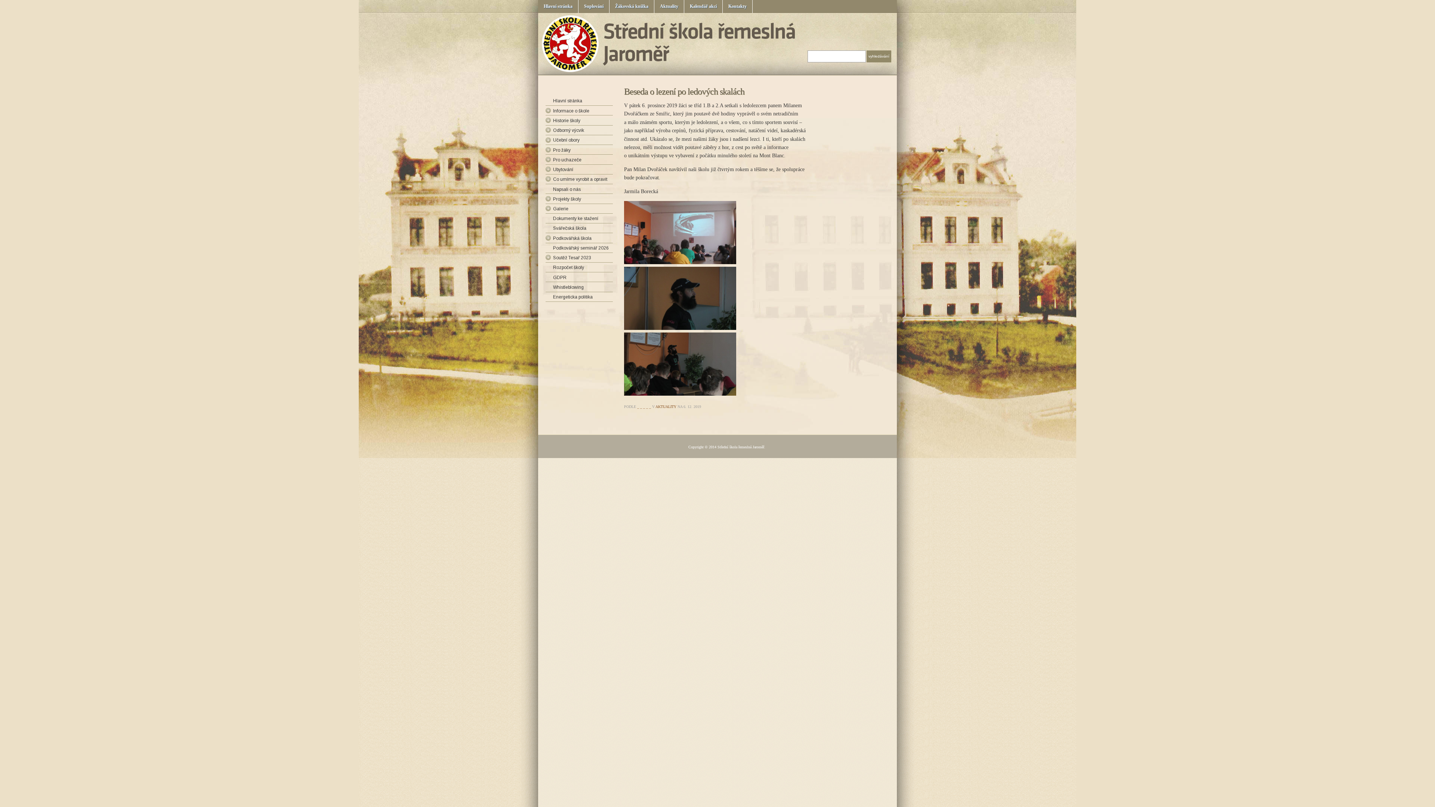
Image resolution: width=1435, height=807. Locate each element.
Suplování (594, 6)
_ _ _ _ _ (644, 407)
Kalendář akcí (703, 6)
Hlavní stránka (558, 6)
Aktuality (669, 6)
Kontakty (737, 6)
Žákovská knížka (631, 6)
